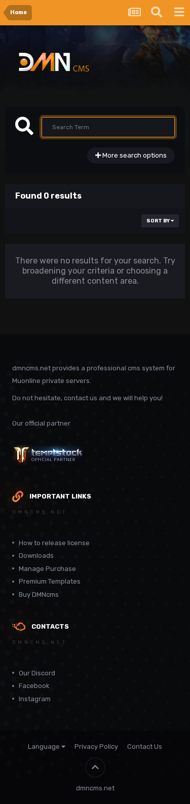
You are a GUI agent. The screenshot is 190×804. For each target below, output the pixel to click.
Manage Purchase (47, 568)
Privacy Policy (96, 746)
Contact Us (144, 746)
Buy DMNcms (39, 594)
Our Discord (37, 673)
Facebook (34, 686)
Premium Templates (50, 581)
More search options (134, 155)
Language (44, 746)
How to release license (54, 543)
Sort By (158, 221)
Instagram (35, 699)
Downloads (36, 555)
